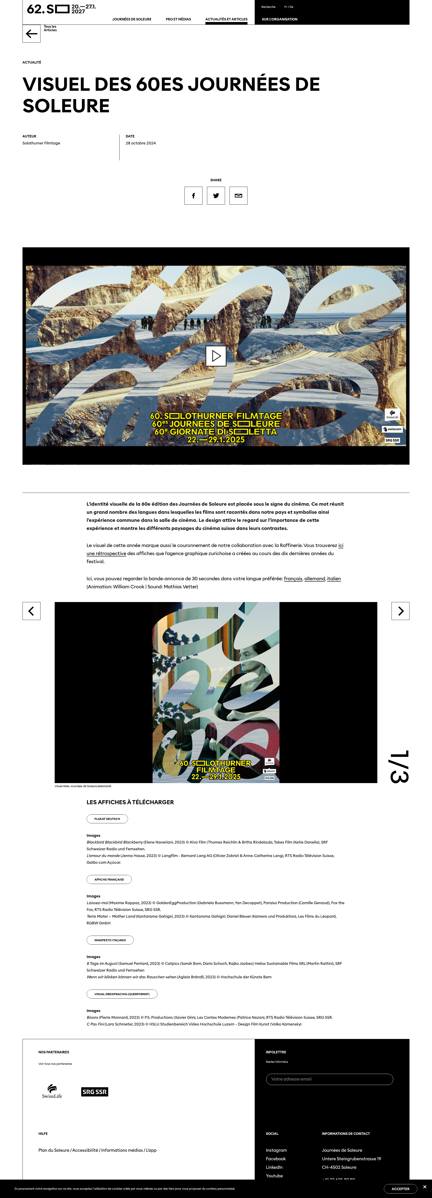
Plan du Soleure (53, 1150)
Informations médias (122, 1150)
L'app (151, 1150)
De (291, 7)
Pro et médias (178, 19)
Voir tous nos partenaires (55, 1063)
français (293, 579)
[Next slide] (401, 611)
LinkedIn (274, 1167)
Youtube (274, 1175)
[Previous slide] (31, 611)
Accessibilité (85, 1150)
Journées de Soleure (131, 19)
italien (334, 579)
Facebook (276, 1158)
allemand (314, 579)
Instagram (276, 1150)
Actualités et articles (226, 19)
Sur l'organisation (279, 19)
